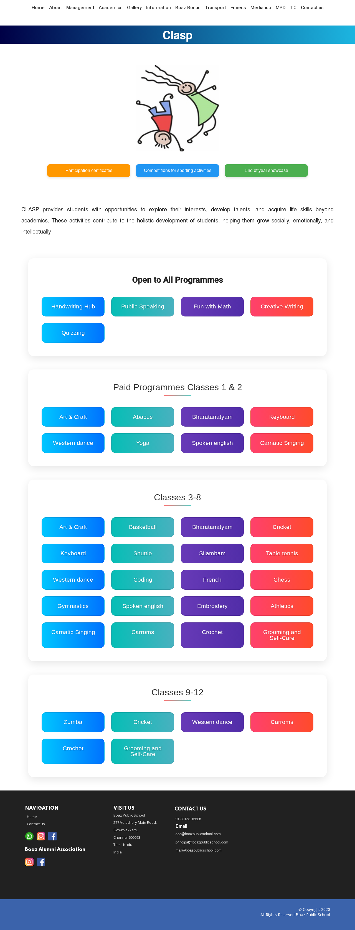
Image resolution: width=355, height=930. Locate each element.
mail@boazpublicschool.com (199, 850)
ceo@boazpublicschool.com (198, 833)
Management (80, 7)
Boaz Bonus (188, 7)
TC (293, 7)
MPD (281, 7)
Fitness (238, 7)
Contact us (312, 7)
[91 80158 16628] (29, 836)
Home (38, 7)
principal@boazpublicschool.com (202, 842)
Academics (111, 7)
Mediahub (260, 7)
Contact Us (36, 823)
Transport (215, 7)
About (55, 7)
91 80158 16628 (188, 818)
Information (158, 7)
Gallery (134, 7)
